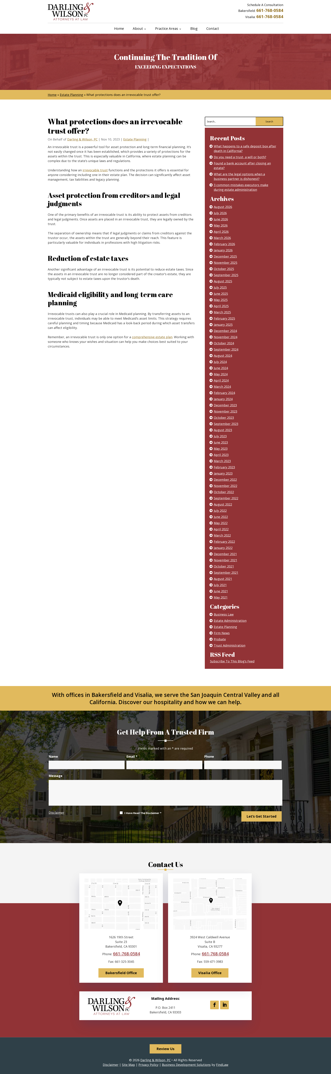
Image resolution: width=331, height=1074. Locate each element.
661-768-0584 (269, 10)
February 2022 (224, 541)
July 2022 (220, 511)
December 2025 (225, 256)
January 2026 (223, 250)
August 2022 (223, 504)
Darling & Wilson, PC (82, 139)
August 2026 (223, 207)
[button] (327, 1049)
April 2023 (221, 455)
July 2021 (220, 585)
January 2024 (223, 399)
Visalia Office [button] (210, 973)
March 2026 (222, 238)
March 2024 (222, 387)
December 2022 (225, 480)
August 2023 (223, 430)
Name (53, 756)
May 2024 (221, 374)
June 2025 (221, 294)
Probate (220, 639)
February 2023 (224, 467)
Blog (194, 29)
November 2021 (225, 560)
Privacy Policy (148, 1065)
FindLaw (222, 1065)
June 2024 (221, 368)
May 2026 (221, 225)
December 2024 (225, 331)
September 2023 (226, 424)
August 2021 (223, 579)
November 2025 (225, 263)
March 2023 (222, 461)
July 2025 (220, 287)
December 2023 (225, 405)
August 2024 (223, 356)
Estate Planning (135, 139)
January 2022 (223, 548)
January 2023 (223, 473)
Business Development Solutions (186, 1065)
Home (119, 29)
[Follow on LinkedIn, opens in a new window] (224, 1005)
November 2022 (225, 486)
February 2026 (224, 244)
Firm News (222, 633)
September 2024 (226, 349)
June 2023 (221, 442)
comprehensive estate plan (152, 337)
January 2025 (223, 325)
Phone (209, 756)
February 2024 (224, 393)
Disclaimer (56, 813)
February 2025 (224, 318)
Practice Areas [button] (166, 29)
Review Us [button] (165, 1048)
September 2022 (226, 498)
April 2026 (221, 232)
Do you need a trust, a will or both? (240, 157)
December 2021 (225, 554)
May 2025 (221, 300)
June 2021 (221, 591)
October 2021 (224, 566)
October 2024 (224, 343)
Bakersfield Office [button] (121, 973)
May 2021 (221, 597)
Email (131, 756)
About (138, 29)
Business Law (224, 614)
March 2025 (222, 312)
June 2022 (221, 517)
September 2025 (226, 275)
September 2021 (226, 572)
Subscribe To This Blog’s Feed (232, 661)
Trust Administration (229, 645)
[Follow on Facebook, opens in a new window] (214, 1005)
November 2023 (225, 411)
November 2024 (225, 337)
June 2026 (221, 219)
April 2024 (221, 380)
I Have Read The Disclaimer (142, 813)
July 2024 (220, 362)
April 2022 (221, 529)
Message (55, 776)
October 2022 (224, 492)
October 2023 (224, 418)
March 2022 (222, 535)
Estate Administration (230, 621)
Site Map (128, 1065)
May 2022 (221, 523)
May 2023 (221, 449)
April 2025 (221, 306)
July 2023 (220, 436)
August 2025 (223, 281)
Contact (212, 29)
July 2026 (220, 213)
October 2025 (224, 269)
